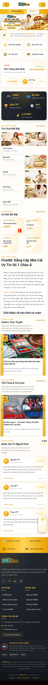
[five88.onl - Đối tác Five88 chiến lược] (24, 5)
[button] (42, 4)
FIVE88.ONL (23, 675)
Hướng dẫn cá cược (34, 609)
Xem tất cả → (42, 126)
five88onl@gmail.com (10, 629)
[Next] (44, 355)
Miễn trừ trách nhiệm (10, 600)
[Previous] (1, 355)
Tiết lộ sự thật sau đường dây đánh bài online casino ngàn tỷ (22, 362)
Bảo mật (11, 678)
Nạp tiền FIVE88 (32, 600)
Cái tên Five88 (9, 292)
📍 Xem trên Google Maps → (12, 634)
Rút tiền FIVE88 (32, 604)
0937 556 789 (8, 625)
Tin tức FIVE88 (8, 609)
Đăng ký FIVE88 (32, 595)
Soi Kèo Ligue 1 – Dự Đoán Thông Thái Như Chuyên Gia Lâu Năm (21, 423)
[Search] (6, 4)
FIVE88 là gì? (7, 595)
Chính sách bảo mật (10, 604)
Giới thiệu (36, 678)
